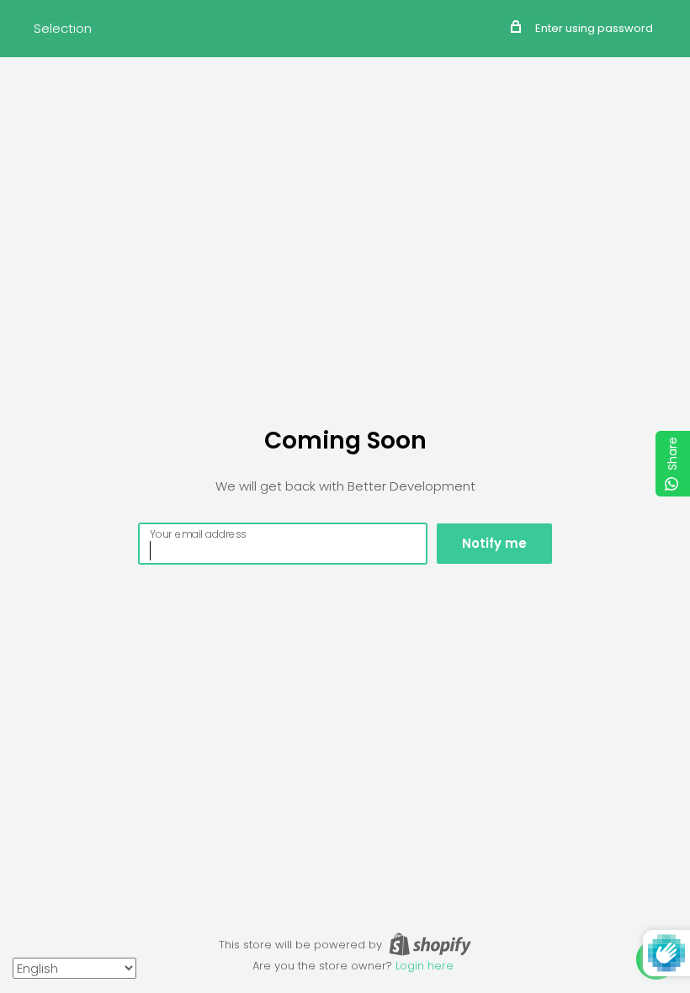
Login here (424, 966)
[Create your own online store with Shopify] (430, 944)
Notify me (494, 543)
